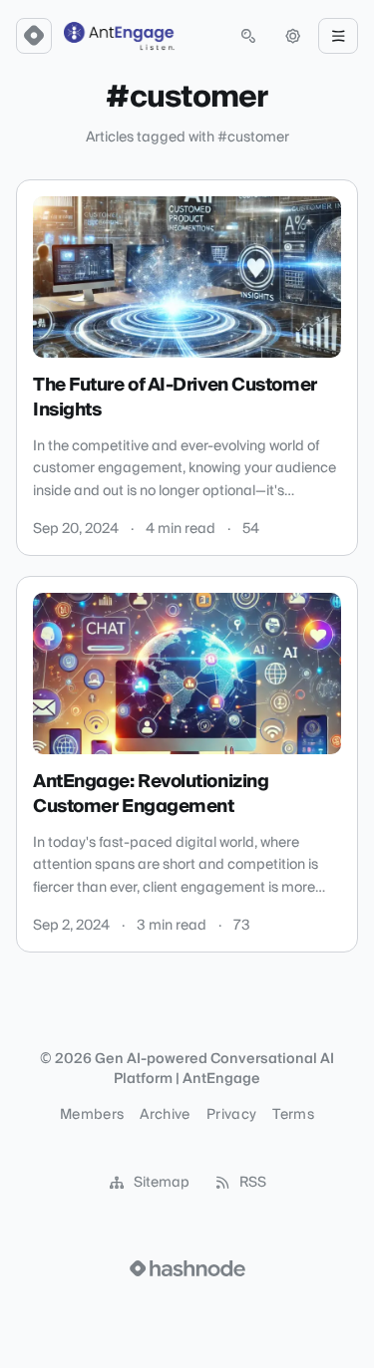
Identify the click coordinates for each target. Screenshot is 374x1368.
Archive (164, 1115)
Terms (293, 1115)
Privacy (231, 1115)
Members (92, 1115)
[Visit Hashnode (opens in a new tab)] (187, 1268)
